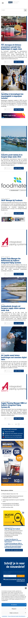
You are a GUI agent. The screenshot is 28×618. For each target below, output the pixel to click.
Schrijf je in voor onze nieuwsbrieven (13, 435)
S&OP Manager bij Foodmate (12, 529)
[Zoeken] (25, 10)
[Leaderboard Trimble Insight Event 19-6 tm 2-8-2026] (13, 115)
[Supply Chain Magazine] (14, 2)
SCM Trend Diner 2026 (8, 507)
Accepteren (14, 604)
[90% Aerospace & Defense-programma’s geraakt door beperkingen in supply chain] (13, 28)
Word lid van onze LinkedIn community (14, 433)
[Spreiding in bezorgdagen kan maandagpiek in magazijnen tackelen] (13, 77)
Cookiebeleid (4, 616)
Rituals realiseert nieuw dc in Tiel (10, 493)
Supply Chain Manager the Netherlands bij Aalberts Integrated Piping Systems (12, 540)
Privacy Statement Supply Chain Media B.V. (16, 616)
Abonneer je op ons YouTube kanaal (13, 437)
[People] (14, 517)
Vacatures (7, 198)
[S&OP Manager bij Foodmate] (13, 184)
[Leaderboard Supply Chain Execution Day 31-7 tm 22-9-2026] (13, 219)
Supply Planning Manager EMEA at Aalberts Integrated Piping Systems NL (13, 544)
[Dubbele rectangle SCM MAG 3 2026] (12, 463)
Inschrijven (19, 576)
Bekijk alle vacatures (13, 550)
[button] (26, 588)
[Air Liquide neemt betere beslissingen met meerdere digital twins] (13, 339)
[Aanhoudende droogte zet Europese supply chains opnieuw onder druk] (13, 289)
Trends (2, 43)
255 (16, 424)
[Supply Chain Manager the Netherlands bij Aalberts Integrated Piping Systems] (13, 242)
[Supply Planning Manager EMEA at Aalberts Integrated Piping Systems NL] (13, 386)
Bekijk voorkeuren (14, 613)
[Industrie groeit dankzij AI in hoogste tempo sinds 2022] (13, 138)
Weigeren (14, 608)
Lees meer (18, 62)
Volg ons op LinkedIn (9, 431)
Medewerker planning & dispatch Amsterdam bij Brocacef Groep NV (12, 547)
